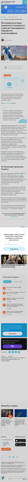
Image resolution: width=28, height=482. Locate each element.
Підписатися (14, 249)
